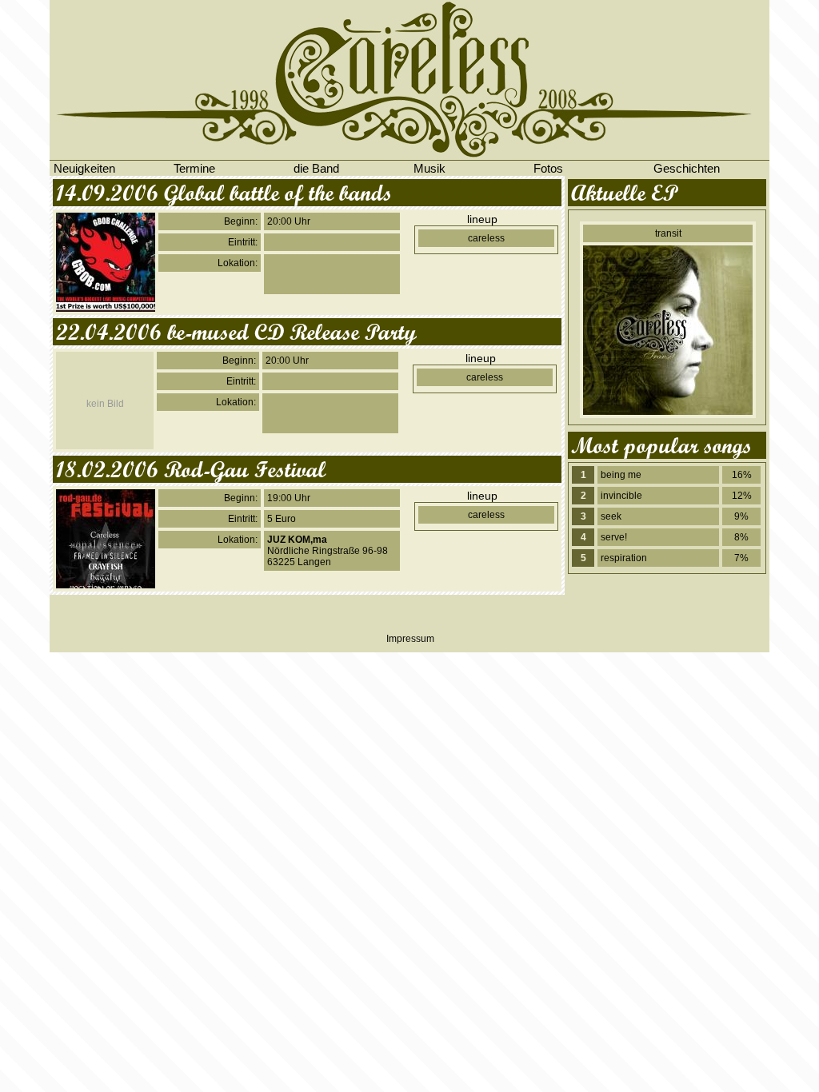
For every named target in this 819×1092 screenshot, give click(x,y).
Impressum (410, 638)
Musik (429, 168)
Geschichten (686, 168)
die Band (316, 168)
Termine (194, 168)
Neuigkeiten (84, 168)
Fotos (548, 168)
